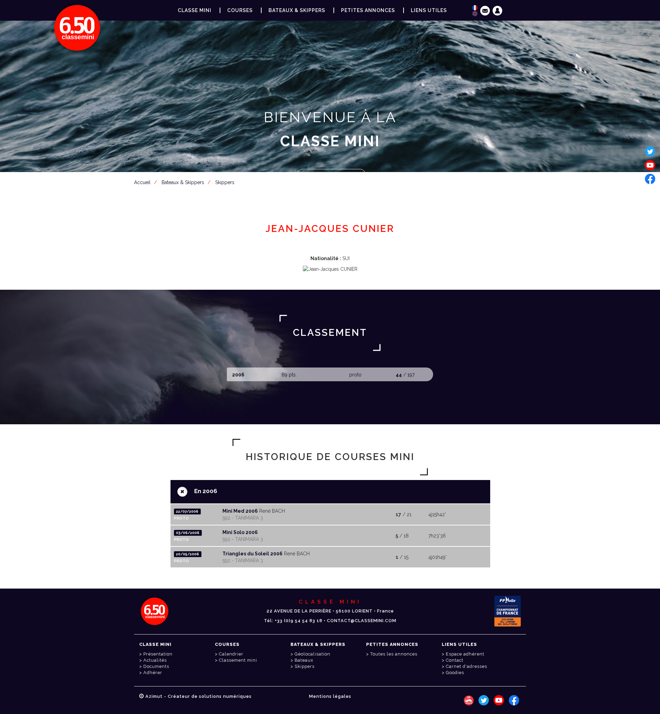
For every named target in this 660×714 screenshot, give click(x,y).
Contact (454, 660)
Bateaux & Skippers (296, 10)
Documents (156, 666)
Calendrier (231, 654)
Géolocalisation (312, 654)
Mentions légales (330, 696)
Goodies (455, 672)
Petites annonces (368, 10)
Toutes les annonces (393, 654)
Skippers (305, 666)
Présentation (158, 654)
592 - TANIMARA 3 (242, 518)
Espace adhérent (331, 175)
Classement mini (238, 660)
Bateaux (304, 660)
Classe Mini (194, 10)
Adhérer (152, 672)
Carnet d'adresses (466, 666)
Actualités (155, 660)
